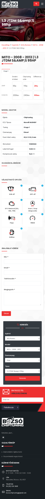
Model (7, 344)
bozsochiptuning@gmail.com (16, 492)
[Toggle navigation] (42, 4)
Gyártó (8, 333)
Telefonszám (10, 278)
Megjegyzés (9, 289)
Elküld (6, 313)
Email (7, 268)
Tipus (7, 366)
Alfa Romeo (26, 45)
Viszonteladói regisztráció (12, 456)
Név (6, 257)
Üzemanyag (9, 355)
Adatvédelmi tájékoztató (12, 452)
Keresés (22, 378)
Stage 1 (5, 71)
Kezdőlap (6, 45)
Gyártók (15, 45)
